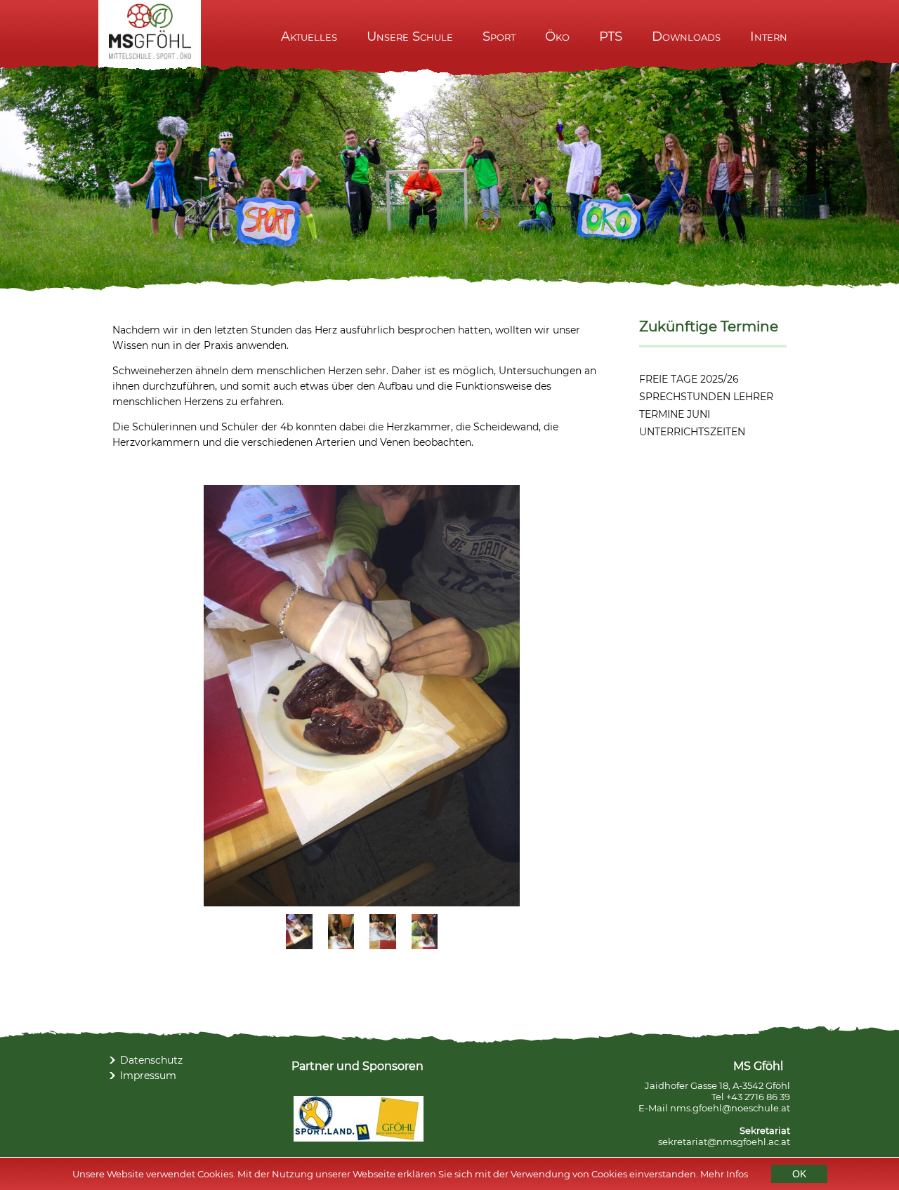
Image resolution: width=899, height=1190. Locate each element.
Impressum (148, 1075)
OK (799, 1173)
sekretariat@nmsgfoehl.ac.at (724, 1141)
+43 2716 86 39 (758, 1096)
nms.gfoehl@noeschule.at (730, 1107)
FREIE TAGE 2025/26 (689, 379)
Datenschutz (151, 1060)
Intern (768, 36)
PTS (610, 36)
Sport (499, 36)
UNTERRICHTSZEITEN (692, 431)
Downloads (686, 36)
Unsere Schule (410, 36)
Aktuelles (309, 36)
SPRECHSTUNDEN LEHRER (706, 396)
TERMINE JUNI (674, 414)
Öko (557, 36)
